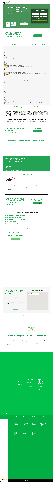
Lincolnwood (34, 424)
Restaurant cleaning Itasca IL (42, 317)
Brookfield (15, 425)
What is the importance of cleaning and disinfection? (15, 219)
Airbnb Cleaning (19, 385)
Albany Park (16, 416)
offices (18, 111)
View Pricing (40, 20)
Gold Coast (24, 435)
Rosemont (42, 416)
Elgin (15, 440)
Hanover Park (25, 425)
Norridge (33, 431)
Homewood (24, 431)
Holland (24, 440)
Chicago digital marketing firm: (30, 480)
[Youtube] (15, 414)
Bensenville (15, 423)
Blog (39, 389)
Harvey (24, 424)
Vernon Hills (42, 422)
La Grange (33, 421)
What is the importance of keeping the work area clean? (15, 215)
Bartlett (15, 422)
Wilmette (24, 433)
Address (39, 379)
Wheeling (42, 424)
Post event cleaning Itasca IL (31, 327)
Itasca (19, 297)
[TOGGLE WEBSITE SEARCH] (49, 2)
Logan (33, 425)
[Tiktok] (13, 414)
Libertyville (33, 416)
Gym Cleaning (29, 382)
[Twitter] (9, 414)
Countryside (16, 432)
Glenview (24, 422)
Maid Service (19, 381)
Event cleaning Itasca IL (41, 326)
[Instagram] (11, 414)
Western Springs (43, 423)
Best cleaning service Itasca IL (12, 132)
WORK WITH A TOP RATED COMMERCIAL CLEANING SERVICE (14, 291)
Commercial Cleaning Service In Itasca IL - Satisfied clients (26, 336)
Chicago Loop (16, 434)
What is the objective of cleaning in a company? (14, 217)
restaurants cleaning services (23, 111)
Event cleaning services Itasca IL (42, 327)
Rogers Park (33, 440)
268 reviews (4, 480)
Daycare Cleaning (29, 383)
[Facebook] (7, 414)
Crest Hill (15, 433)
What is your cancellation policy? (12, 221)
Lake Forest (33, 422)
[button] (5, 189)
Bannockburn (16, 421)
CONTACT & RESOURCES (42, 377)
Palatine (33, 435)
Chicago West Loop (17, 435)
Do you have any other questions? (12, 223)
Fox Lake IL (24, 421)
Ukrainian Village (43, 421)
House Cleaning (19, 384)
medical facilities (34, 111)
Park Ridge (24, 432)
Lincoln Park (25, 434)
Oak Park (33, 434)
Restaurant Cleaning (30, 386)
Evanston (24, 416)
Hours (39, 384)
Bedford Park (16, 424)
